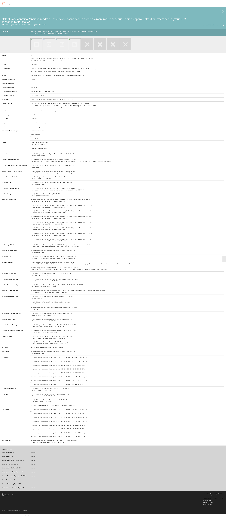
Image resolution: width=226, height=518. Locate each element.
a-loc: (12, 325)
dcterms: (9, 388)
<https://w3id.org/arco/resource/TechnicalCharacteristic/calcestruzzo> (50, 303)
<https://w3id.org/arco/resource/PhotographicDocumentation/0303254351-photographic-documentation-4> (61, 217)
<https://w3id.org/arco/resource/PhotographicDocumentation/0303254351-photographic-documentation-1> (61, 200)
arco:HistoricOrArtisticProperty (39, 143)
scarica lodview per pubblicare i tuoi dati (14, 510)
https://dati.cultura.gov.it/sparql (214, 493)
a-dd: (9, 273)
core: (7, 103)
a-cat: (13, 177)
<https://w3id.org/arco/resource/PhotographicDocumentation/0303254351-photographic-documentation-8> (61, 240)
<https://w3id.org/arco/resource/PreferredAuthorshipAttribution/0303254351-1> (57, 189)
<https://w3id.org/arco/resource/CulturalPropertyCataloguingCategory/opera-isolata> (54, 166)
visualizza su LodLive (208, 496)
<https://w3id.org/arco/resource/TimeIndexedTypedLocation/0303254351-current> (53, 331)
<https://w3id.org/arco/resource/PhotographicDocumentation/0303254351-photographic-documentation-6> (61, 228)
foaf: (6, 409)
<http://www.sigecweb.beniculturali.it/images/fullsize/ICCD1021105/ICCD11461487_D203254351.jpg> (58, 361)
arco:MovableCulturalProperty (38, 149)
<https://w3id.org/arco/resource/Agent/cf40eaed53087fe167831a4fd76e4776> (52, 154)
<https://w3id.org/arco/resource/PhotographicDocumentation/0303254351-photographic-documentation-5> (61, 223)
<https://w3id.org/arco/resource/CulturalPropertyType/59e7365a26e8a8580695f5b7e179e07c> (57, 285)
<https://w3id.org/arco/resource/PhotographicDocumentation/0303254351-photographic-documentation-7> (61, 234)
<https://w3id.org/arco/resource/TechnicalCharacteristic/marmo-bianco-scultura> (53, 308)
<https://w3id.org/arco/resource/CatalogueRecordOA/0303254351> (49, 177)
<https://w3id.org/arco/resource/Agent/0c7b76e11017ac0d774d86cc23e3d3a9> (55, 172)
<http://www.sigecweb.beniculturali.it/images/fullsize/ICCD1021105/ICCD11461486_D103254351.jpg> (58, 357)
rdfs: (6, 31)
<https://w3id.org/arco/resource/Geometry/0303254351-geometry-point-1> (51, 342)
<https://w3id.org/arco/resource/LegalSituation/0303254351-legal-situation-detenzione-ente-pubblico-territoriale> (62, 245)
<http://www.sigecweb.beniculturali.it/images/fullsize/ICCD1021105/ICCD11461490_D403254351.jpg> (58, 369)
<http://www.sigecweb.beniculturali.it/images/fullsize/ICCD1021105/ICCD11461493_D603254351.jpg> (58, 377)
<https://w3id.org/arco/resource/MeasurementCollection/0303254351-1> (51, 314)
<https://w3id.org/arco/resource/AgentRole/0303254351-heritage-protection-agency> (68, 268)
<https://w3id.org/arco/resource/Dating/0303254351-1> (46, 194)
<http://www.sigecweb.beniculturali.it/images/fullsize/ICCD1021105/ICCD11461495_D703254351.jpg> (58, 380)
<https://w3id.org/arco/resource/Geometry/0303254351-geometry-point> (51, 337)
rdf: (4, 142)
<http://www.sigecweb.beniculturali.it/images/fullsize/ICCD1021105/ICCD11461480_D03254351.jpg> (58, 384)
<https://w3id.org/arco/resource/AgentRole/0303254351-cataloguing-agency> (81, 263)
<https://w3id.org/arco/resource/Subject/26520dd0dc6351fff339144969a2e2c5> (53, 257)
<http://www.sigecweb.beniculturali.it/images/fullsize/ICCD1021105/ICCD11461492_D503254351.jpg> (58, 373)
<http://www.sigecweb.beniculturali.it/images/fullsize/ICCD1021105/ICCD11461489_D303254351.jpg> (58, 365)
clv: (7, 336)
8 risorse (32, 464)
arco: (9, 79)
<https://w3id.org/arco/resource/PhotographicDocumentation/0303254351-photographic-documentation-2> (61, 206)
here (56, 516)
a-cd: (9, 91)
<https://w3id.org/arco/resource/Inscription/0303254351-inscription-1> (50, 274)
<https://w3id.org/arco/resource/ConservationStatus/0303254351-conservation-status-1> (55, 280)
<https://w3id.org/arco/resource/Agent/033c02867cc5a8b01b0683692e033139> (70, 160)
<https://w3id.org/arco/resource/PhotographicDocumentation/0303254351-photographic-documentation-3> (61, 211)
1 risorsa (32, 452)
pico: (10, 131)
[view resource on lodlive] (223, 11)
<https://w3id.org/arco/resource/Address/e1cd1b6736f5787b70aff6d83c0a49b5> (53, 325)
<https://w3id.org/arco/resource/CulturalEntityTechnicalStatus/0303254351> (52, 320)
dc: (4, 64)
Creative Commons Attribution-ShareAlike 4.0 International (23, 516)
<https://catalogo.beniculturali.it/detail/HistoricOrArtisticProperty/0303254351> (52, 405)
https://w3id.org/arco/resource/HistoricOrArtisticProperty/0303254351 (24, 25)
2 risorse (32, 480)
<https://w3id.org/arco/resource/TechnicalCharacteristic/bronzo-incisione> (51, 297)
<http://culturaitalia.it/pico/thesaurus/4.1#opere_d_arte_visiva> (47, 347)
